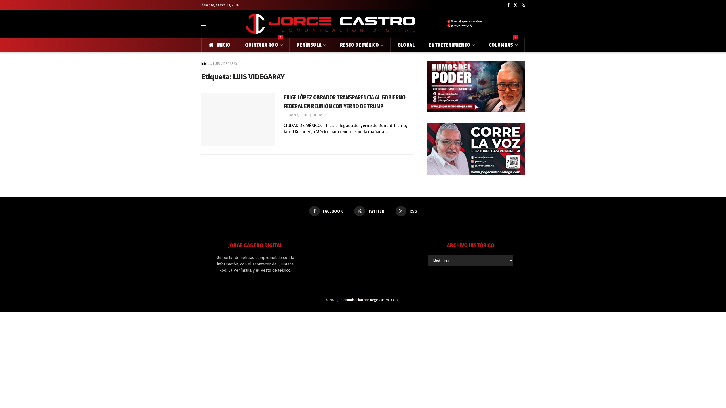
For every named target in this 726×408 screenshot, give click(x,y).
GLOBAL (406, 45)
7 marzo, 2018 (296, 115)
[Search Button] (522, 25)
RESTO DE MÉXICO (359, 45)
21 (324, 115)
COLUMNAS (502, 43)
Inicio (205, 64)
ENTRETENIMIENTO (449, 45)
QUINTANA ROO (263, 43)
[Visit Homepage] (363, 25)
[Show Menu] (203, 25)
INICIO (223, 45)
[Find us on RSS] (523, 5)
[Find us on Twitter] (516, 5)
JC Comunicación (350, 300)
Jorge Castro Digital (385, 300)
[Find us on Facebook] (508, 5)
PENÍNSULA (309, 45)
